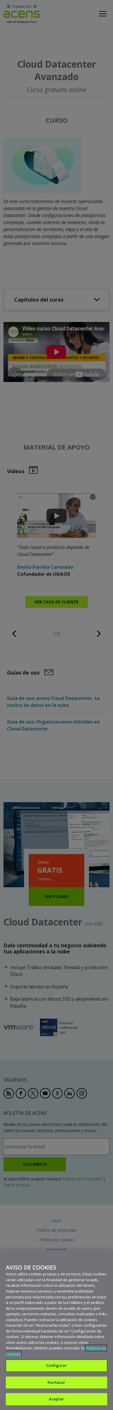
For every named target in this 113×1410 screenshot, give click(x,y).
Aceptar (56, 1399)
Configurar (56, 1365)
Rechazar (56, 1382)
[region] (56, 1330)
